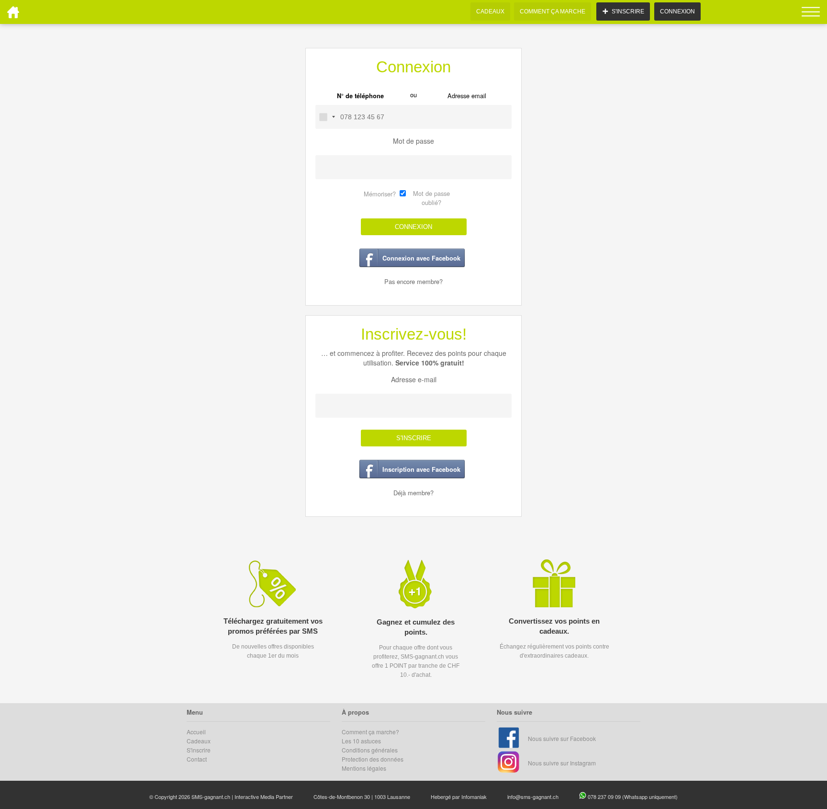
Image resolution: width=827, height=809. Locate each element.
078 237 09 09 (605, 796)
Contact (197, 759)
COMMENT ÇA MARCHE (552, 11)
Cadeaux (199, 741)
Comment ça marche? (370, 732)
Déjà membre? (413, 492)
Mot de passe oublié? (431, 198)
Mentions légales (364, 768)
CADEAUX (490, 11)
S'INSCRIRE (413, 438)
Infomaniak (474, 796)
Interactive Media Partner (264, 796)
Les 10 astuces (361, 741)
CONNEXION (677, 11)
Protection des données (372, 759)
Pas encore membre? (413, 281)
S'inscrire (199, 750)
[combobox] (327, 116)
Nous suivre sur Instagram (562, 763)
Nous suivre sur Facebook (562, 738)
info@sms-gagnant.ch (533, 796)
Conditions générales (370, 750)
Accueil (196, 732)
